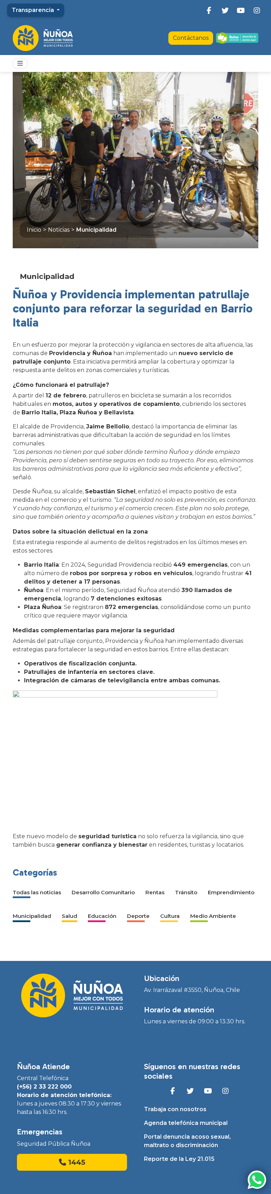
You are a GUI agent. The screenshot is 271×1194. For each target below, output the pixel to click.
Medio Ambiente (213, 916)
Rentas (154, 892)
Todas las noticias (37, 892)
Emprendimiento (231, 892)
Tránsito (186, 892)
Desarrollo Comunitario (103, 892)
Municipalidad (96, 229)
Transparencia (33, 10)
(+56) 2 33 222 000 (44, 1086)
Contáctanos (191, 38)
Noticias (59, 229)
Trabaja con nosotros (175, 1109)
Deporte (138, 916)
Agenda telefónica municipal (186, 1123)
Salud (69, 916)
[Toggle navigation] (20, 63)
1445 (75, 1162)
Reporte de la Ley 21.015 (179, 1159)
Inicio (34, 229)
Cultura (170, 916)
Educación (102, 916)
